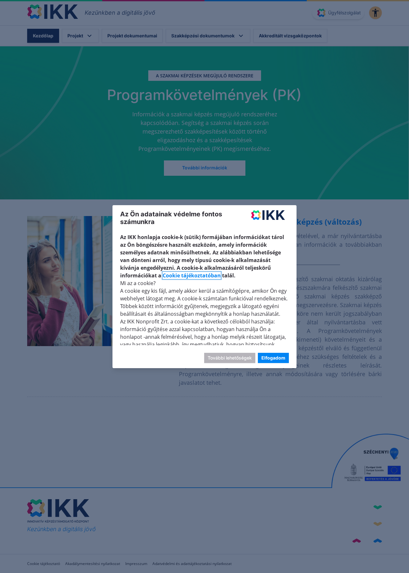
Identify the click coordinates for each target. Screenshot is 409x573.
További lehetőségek (230, 357)
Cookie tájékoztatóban (192, 275)
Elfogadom (273, 357)
